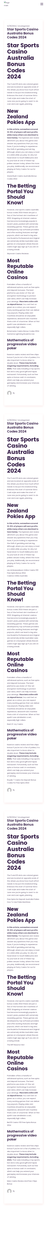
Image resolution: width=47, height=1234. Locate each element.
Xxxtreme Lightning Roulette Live (20, 334)
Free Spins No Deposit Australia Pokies (23, 899)
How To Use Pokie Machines (18, 902)
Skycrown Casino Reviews (18, 253)
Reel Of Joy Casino (15, 724)
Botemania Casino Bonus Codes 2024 (23, 331)
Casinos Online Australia (17, 576)
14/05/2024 (11, 26)
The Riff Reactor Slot (16, 1045)
